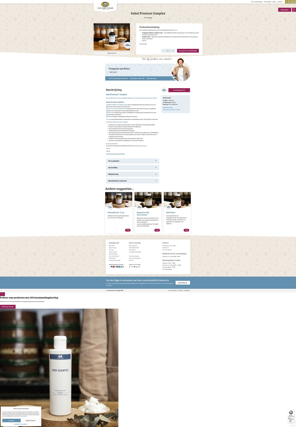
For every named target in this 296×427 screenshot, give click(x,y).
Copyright (180, 290)
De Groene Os (182, 283)
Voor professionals (256, 1)
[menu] (294, 10)
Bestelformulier (113, 254)
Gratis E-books (113, 252)
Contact (279, 1)
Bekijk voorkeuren (30, 420)
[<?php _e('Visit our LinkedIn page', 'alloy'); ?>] (137, 267)
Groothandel (267, 1)
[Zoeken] (286, 1)
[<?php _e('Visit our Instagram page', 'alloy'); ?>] (130, 267)
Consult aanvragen (134, 256)
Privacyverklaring (23, 424)
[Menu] (293, 411)
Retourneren (132, 250)
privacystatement (23, 416)
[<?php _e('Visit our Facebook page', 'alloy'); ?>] (132, 267)
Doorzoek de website (135, 258)
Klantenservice (133, 245)
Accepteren (11, 420)
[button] (163, 51)
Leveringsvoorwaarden (135, 252)
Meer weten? (113, 72)
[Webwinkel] (290, 1)
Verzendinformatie (134, 247)
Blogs (274, 1)
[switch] (290, 421)
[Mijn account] (294, 1)
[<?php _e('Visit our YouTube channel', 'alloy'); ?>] (134, 267)
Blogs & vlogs (112, 247)
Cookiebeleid (16, 424)
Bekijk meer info (112, 53)
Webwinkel (284, 10)
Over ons (111, 250)
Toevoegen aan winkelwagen (188, 51)
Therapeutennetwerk (114, 260)
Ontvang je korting (7, 306)
